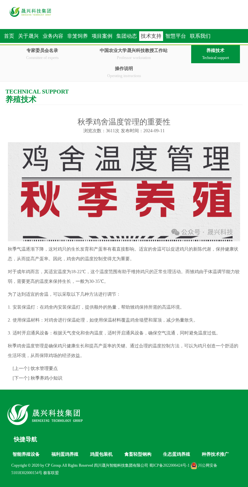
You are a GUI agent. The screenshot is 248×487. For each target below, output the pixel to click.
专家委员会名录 (42, 54)
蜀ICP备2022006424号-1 (169, 465)
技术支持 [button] (151, 36)
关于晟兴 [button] (28, 36)
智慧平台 (175, 36)
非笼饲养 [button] (77, 36)
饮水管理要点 (44, 368)
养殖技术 (215, 54)
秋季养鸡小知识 (46, 378)
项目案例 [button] (102, 36)
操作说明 (124, 72)
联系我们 (200, 36)
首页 (9, 36)
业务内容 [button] (53, 36)
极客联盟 (51, 473)
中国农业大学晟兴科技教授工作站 (134, 54)
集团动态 (126, 36)
